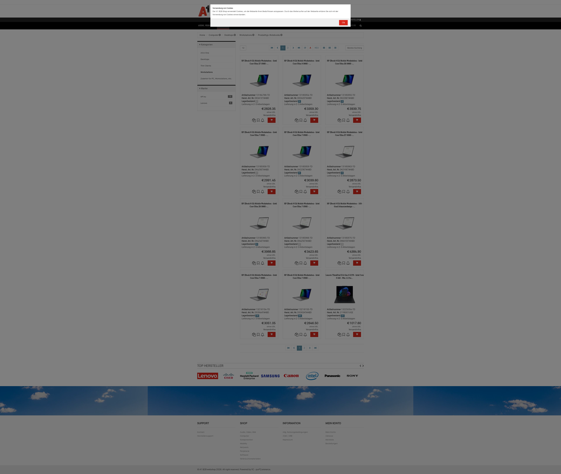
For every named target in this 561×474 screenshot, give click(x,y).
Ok (343, 22)
